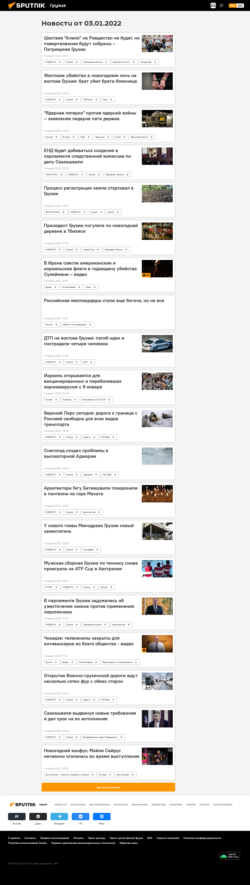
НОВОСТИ (51, 62)
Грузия (69, 62)
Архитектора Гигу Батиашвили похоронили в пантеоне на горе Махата (91, 491)
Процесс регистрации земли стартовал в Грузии (89, 191)
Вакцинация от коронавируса (117, 662)
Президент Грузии (114, 249)
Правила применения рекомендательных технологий (83, 843)
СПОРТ (49, 587)
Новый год (88, 249)
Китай (118, 137)
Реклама (78, 838)
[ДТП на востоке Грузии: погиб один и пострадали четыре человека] (157, 343)
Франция (100, 137)
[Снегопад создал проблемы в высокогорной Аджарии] (157, 456)
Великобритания (139, 137)
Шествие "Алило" (121, 62)
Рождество (145, 62)
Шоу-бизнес (123, 774)
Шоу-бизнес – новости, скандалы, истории (67, 774)
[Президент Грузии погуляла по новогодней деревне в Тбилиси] (157, 231)
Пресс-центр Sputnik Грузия (126, 838)
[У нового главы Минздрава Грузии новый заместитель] (157, 531)
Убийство (88, 99)
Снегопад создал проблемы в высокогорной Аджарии (76, 453)
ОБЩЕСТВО (159, 804)
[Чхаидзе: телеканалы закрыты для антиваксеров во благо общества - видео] (157, 643)
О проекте (14, 838)
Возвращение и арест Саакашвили (100, 737)
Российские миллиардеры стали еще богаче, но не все (104, 300)
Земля (111, 212)
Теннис (104, 587)
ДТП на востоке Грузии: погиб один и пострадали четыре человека (84, 341)
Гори (105, 99)
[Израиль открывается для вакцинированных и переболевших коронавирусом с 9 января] (157, 381)
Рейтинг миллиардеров (75, 324)
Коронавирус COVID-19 (93, 399)
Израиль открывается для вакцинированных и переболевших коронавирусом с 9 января (83, 381)
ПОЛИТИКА (52, 174)
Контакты (30, 838)
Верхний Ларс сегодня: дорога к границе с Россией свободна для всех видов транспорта (90, 418)
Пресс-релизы (96, 838)
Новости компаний (168, 838)
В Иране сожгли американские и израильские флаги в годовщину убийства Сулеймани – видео (90, 268)
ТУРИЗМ (191, 804)
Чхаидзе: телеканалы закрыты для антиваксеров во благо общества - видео (89, 641)
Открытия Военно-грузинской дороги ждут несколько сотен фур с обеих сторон (91, 678)
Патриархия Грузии (92, 62)
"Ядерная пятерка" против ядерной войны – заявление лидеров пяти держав (90, 115)
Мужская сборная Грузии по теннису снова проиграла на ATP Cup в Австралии (91, 566)
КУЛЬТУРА (175, 804)
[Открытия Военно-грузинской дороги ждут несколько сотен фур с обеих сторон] (157, 681)
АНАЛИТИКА (78, 804)
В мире (66, 137)
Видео (49, 287)
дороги (87, 437)
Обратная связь (129, 843)
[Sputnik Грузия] (28, 10)
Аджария (87, 474)
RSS (149, 838)
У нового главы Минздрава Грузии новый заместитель (89, 528)
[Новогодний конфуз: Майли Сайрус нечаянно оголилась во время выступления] (157, 756)
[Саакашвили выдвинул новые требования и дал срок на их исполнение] (157, 718)
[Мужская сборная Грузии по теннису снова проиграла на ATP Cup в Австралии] (157, 568)
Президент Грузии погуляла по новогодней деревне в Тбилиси (91, 228)
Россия (49, 137)
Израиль (67, 399)
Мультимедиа (69, 287)
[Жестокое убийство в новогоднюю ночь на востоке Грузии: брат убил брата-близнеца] (157, 81)
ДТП (85, 362)
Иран (88, 287)
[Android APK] (229, 856)
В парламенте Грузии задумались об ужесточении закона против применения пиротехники (89, 606)
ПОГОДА (105, 437)
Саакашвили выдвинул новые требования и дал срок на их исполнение (90, 716)
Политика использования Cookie (27, 843)
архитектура (89, 512)
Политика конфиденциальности (202, 838)
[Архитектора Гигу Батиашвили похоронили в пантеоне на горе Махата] (157, 493)
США (82, 137)
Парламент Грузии (115, 174)
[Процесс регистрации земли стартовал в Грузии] (157, 193)
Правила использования (54, 838)
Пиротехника (118, 624)
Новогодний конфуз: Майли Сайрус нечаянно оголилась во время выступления (91, 753)
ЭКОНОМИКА (53, 212)
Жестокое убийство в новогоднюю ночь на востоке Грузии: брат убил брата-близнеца (90, 78)
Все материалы (99, 804)
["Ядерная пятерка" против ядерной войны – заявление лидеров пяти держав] (157, 118)
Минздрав (88, 549)
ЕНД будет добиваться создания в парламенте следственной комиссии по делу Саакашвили (87, 156)
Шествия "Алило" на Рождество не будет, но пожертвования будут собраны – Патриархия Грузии (92, 43)
